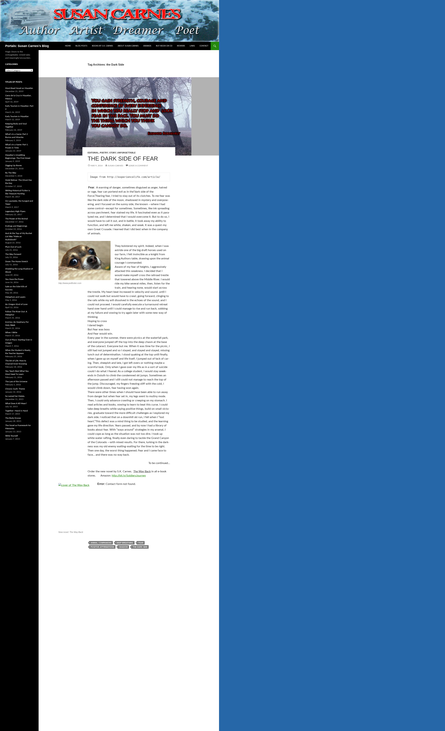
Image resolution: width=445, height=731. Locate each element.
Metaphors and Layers (15, 297)
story (112, 153)
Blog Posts (81, 46)
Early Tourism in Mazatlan (17, 116)
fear (140, 543)
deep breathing (124, 543)
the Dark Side (140, 547)
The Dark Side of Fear (123, 158)
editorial (93, 153)
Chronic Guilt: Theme (15, 389)
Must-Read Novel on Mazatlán (19, 88)
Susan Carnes (115, 166)
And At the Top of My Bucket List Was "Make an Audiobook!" (18, 236)
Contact (204, 46)
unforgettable (126, 153)
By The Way (10, 173)
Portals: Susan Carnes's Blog (27, 46)
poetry (104, 153)
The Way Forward (13, 254)
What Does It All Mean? (16, 403)
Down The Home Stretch (16, 261)
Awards (147, 46)
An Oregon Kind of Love (16, 304)
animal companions (101, 543)
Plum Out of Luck (13, 247)
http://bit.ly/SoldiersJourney (129, 475)
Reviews (181, 46)
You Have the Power (14, 279)
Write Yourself (11, 436)
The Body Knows (13, 418)
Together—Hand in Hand (16, 411)
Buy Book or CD (164, 46)
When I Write (11, 332)
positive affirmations (102, 547)
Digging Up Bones (13, 165)
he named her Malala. (15, 396)
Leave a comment (138, 166)
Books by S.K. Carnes (102, 46)
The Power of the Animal (16, 219)
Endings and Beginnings (16, 226)
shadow (123, 547)
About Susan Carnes (128, 46)
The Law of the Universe (16, 381)
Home (68, 46)
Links (192, 46)
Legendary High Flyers (15, 211)
